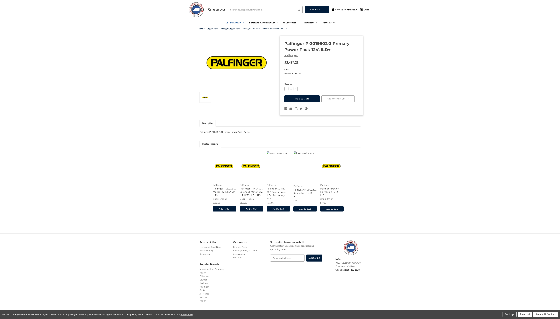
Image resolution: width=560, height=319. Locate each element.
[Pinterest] (306, 108)
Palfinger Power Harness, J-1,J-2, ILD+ (329, 192)
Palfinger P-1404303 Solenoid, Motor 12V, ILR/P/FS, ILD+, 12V (251, 192)
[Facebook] (285, 108)
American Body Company (212, 269)
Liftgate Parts (233, 22)
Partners (309, 22)
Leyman (203, 279)
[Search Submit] (299, 9)
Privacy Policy (206, 250)
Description (207, 123)
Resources (205, 253)
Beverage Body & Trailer (262, 22)
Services (327, 22)
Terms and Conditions (210, 246)
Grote (202, 290)
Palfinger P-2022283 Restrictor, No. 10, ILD (305, 193)
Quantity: (288, 84)
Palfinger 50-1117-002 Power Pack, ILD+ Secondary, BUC (276, 193)
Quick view (224, 166)
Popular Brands (209, 264)
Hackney (204, 283)
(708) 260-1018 (352, 269)
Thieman (204, 276)
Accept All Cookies (546, 314)
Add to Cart (224, 209)
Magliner (204, 297)
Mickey (203, 300)
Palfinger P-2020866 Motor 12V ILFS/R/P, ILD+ (224, 192)
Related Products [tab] (210, 144)
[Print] (296, 108)
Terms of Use (208, 242)
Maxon (203, 272)
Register (352, 9)
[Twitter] (301, 108)
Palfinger (204, 286)
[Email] (290, 108)
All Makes (204, 293)
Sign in (339, 9)
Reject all (525, 314)
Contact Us (317, 9)
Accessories (289, 22)
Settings (509, 314)
